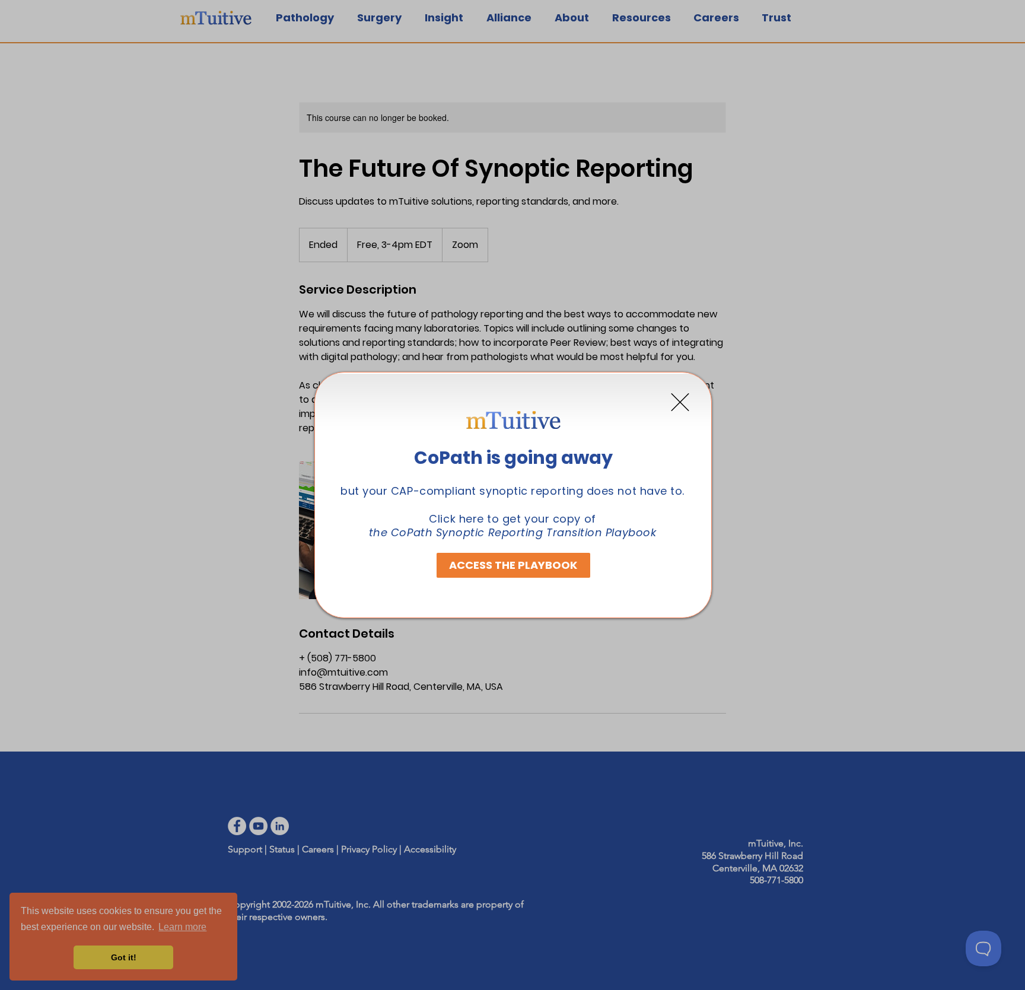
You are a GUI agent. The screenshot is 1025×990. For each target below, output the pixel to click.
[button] (680, 402)
